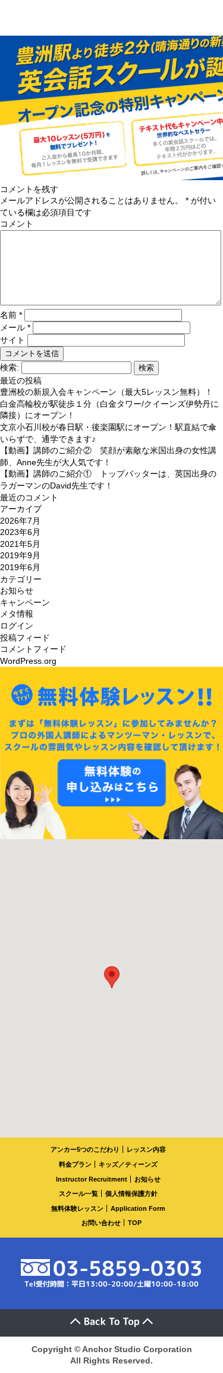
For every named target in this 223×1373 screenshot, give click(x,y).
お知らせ (16, 590)
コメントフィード (33, 649)
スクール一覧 (78, 1193)
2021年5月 (20, 544)
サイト (12, 340)
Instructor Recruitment (91, 1179)
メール (15, 327)
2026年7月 (20, 520)
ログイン (16, 625)
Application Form (138, 1208)
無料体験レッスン (77, 1208)
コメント (16, 223)
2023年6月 (20, 532)
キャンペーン (25, 602)
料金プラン (75, 1164)
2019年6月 (20, 567)
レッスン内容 (146, 1149)
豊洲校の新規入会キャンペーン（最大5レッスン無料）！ (106, 392)
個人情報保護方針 (131, 1193)
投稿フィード (25, 637)
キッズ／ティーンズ (128, 1164)
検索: (9, 367)
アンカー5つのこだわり (85, 1149)
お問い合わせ (101, 1222)
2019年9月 (20, 555)
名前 (11, 315)
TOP (135, 1222)
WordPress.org (28, 661)
